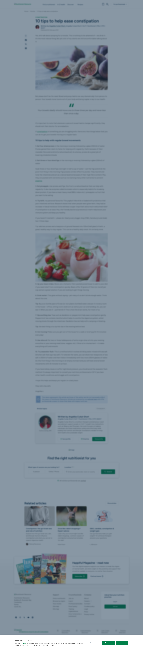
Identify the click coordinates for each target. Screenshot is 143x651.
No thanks (108, 643)
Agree (122, 643)
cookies (23, 643)
